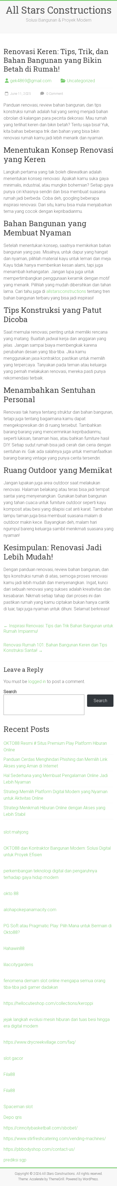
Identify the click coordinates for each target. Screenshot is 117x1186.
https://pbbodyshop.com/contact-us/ (39, 1149)
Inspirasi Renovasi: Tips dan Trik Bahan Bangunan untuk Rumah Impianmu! (58, 628)
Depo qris (13, 1117)
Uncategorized (81, 80)
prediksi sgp (15, 1160)
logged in (37, 681)
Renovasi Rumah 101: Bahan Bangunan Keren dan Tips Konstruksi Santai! (55, 647)
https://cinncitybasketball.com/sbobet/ (41, 1128)
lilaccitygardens (18, 964)
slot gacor (13, 1058)
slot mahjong (16, 832)
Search (10, 691)
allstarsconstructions (66, 291)
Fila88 (9, 1074)
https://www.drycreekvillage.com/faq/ (40, 1042)
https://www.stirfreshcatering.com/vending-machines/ (55, 1138)
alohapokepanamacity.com (30, 909)
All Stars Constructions (59, 9)
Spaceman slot (18, 1106)
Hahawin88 (14, 948)
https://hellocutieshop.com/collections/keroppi (48, 1003)
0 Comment (54, 94)
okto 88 (11, 893)
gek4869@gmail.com (30, 80)
